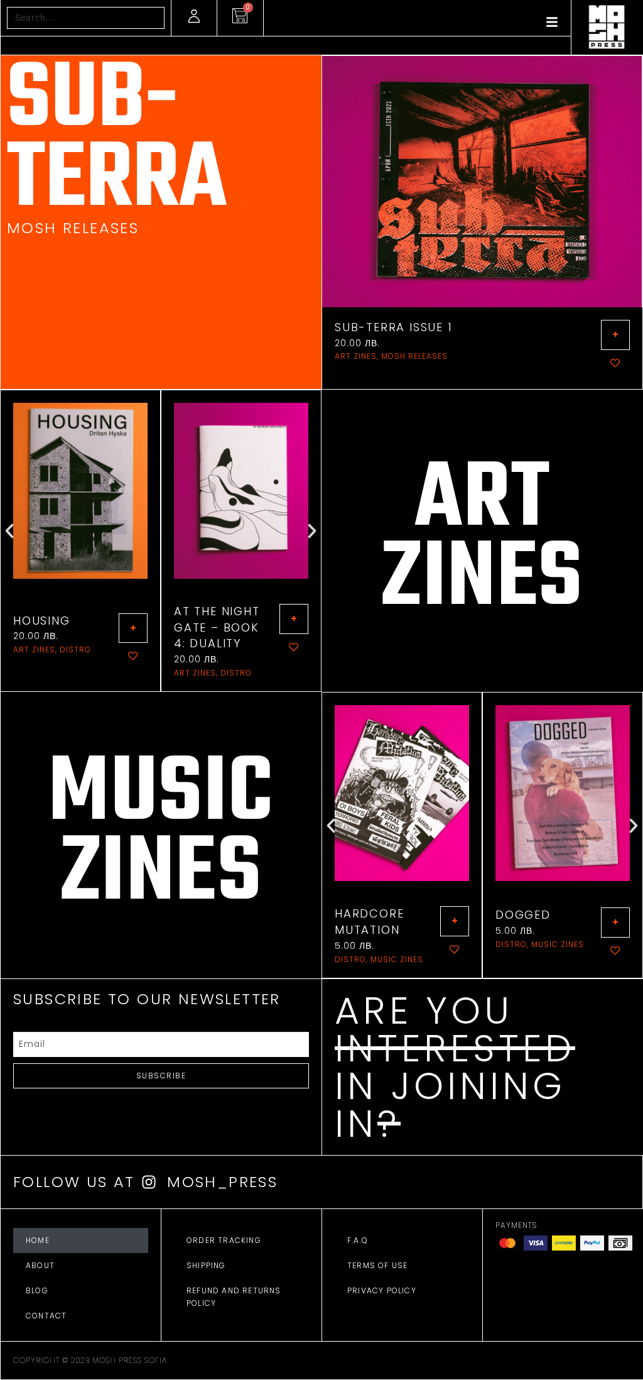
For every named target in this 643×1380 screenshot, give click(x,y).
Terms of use (377, 1265)
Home (38, 1240)
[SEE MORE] (80, 491)
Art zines (356, 356)
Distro (75, 649)
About (40, 1265)
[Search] (153, 18)
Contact (46, 1315)
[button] (9, 531)
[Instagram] (148, 1182)
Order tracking (223, 1240)
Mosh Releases (414, 356)
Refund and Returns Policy (233, 1296)
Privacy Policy (381, 1290)
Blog (37, 1290)
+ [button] (615, 334)
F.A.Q (357, 1240)
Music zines (396, 959)
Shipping (206, 1265)
